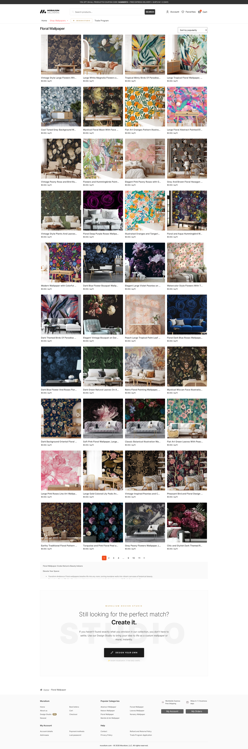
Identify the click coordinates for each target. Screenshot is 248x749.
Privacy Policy (106, 735)
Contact (104, 731)
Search (150, 12)
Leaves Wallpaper (137, 711)
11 (139, 558)
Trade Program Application (141, 735)
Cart (71, 711)
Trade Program (102, 20)
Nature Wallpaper (108, 711)
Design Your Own (127, 652)
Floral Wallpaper (107, 714)
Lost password (75, 735)
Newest (43, 718)
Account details (46, 731)
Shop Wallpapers (58, 20)
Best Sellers (74, 707)
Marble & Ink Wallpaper (110, 718)
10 (133, 558)
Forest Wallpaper (137, 707)
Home (44, 20)
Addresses (44, 735)
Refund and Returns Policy (141, 731)
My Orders (196, 711)
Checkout (73, 714)
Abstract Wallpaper (108, 707)
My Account (172, 711)
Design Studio (83, 20)
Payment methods (76, 731)
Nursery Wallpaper (137, 714)
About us (43, 711)
